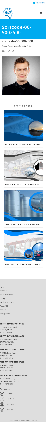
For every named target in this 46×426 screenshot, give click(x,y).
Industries (3, 291)
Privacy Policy (5, 314)
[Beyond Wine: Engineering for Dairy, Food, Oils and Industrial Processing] (23, 125)
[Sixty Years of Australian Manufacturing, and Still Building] (23, 205)
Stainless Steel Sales (7, 302)
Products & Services (7, 295)
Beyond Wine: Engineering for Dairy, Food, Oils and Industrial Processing (24, 144)
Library (2, 298)
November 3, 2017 (21, 46)
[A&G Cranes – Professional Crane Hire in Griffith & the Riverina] (23, 245)
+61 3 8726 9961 (8, 384)
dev (5, 46)
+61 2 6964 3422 (8, 332)
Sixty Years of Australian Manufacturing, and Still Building (24, 224)
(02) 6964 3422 (40, 3)
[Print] (14, 51)
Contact (3, 310)
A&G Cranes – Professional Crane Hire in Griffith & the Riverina (24, 264)
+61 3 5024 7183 (8, 358)
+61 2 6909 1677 (8, 345)
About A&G (4, 306)
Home (2, 287)
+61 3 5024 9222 (8, 370)
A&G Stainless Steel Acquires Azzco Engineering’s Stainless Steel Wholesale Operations (24, 184)
